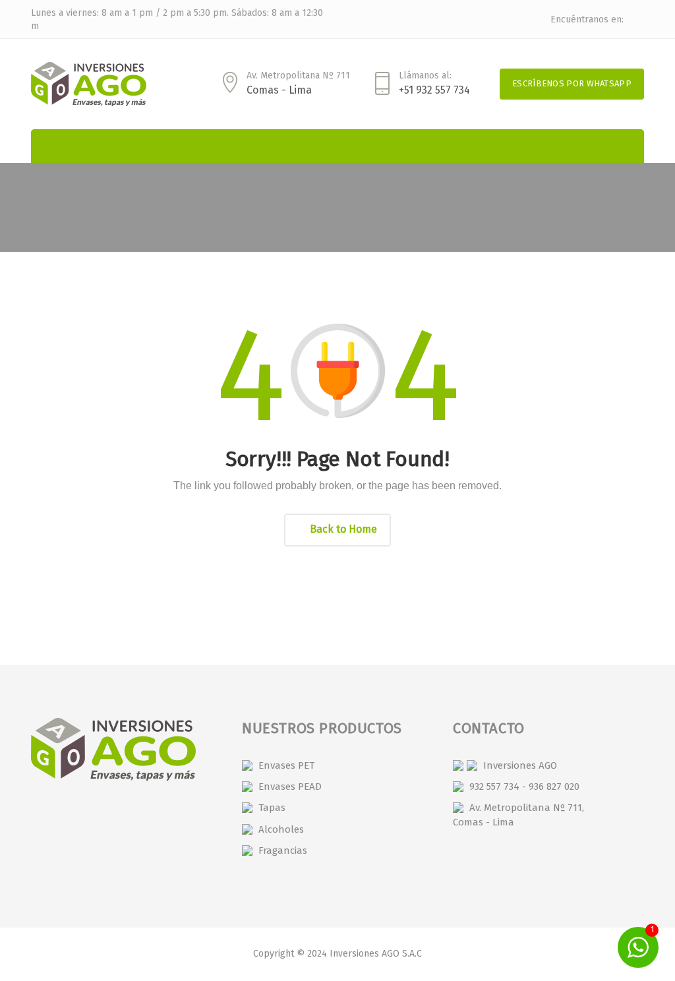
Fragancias (282, 850)
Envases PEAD (290, 786)
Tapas (271, 808)
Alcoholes (281, 829)
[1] (638, 947)
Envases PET (286, 765)
